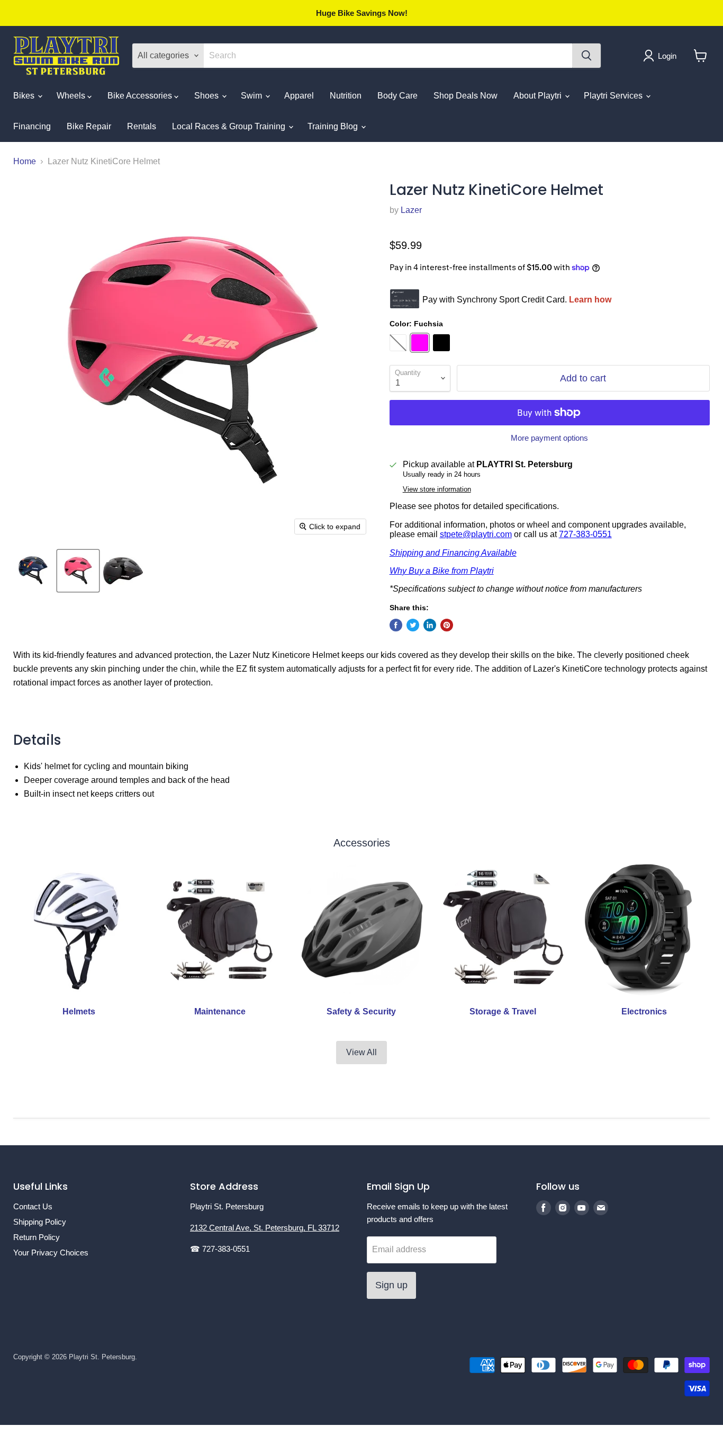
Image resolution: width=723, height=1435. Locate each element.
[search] (388, 55)
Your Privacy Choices (50, 1252)
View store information (437, 489)
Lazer (411, 210)
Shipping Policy (39, 1221)
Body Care (397, 95)
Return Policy (36, 1237)
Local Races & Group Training (229, 126)
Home (24, 161)
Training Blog (334, 126)
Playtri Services (614, 95)
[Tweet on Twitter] (412, 625)
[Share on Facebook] (396, 625)
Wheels (72, 95)
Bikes (25, 95)
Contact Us (32, 1206)
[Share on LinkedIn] (429, 625)
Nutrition (346, 95)
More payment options (549, 437)
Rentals (141, 126)
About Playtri (538, 95)
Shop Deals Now (465, 95)
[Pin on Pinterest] (446, 625)
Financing (32, 126)
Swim (252, 95)
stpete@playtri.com (476, 534)
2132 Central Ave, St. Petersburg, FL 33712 (264, 1227)
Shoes (207, 95)
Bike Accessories (140, 95)
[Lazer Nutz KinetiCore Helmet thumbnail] (33, 571)
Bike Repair (89, 126)
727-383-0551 (585, 534)
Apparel (299, 95)
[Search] (586, 55)
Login (667, 55)
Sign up (391, 1285)
